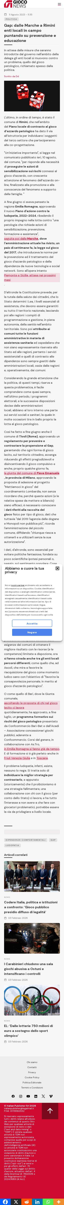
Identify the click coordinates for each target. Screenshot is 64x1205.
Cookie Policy (32, 1077)
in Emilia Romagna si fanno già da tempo (31, 749)
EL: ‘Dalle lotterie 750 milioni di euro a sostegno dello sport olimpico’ (28, 1031)
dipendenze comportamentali (26, 840)
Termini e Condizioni (32, 1087)
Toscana (42, 758)
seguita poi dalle (21, 239)
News (7, 897)
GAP (53, 840)
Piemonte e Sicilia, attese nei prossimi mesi (30, 277)
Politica (11, 19)
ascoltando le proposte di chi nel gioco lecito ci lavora (31, 705)
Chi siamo (32, 1062)
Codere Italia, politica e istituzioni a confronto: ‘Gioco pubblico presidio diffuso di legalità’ (30, 907)
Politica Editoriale (32, 1082)
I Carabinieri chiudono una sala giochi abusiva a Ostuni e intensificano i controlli (28, 969)
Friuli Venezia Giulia (17, 758)
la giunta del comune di (31, 473)
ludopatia (12, 845)
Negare (32, 632)
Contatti (32, 1067)
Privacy (32, 1072)
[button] (57, 568)
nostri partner (18, 585)
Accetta (32, 623)
